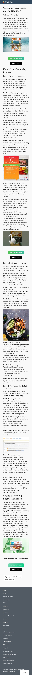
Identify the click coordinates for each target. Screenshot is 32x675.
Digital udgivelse (9, 579)
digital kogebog (8, 35)
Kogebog (7, 577)
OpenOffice (23, 488)
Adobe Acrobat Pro (11, 490)
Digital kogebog (17, 577)
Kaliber (16, 488)
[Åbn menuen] (28, 2)
